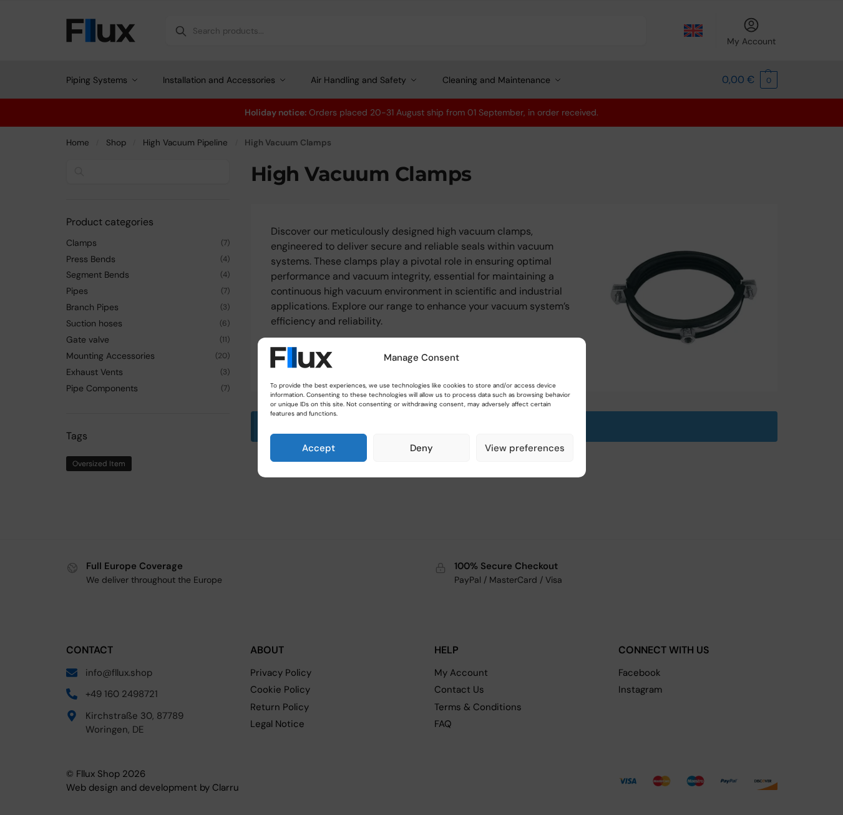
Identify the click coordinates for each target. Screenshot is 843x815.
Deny (421, 448)
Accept (318, 448)
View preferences (525, 448)
